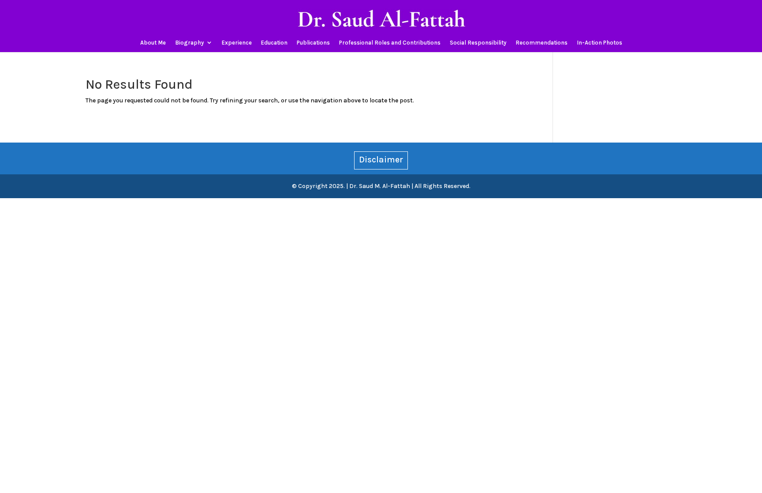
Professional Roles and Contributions (390, 43)
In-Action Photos (599, 43)
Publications (313, 43)
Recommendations (541, 43)
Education (274, 43)
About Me (153, 43)
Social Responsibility (478, 43)
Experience (237, 43)
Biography (189, 43)
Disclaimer (381, 159)
